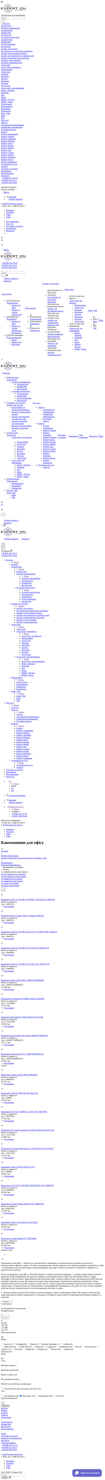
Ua (12, 788)
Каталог (14, 564)
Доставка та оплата (9, 1436)
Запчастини (21, 571)
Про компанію (7, 1429)
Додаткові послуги (24, 765)
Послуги (15, 707)
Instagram (10, 210)
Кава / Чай (20, 696)
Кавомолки (15, 865)
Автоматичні (6, 1422)
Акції (3, 1433)
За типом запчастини (31, 592)
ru (2, 240)
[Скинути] (3, 1403)
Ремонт (19, 728)
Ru (12, 791)
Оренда (19, 714)
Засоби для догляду (24, 608)
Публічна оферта (8, 1443)
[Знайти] (3, 20)
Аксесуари (21, 629)
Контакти (5, 1440)
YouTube (10, 212)
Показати (5, 1406)
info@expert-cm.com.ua (13, 204)
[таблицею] (6, 888)
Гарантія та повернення (11, 1438)
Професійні (6, 1424)
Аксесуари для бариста (32, 636)
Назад (16, 562)
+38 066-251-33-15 (10, 178)
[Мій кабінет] (2, 518)
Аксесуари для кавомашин (33, 661)
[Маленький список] (2, 890)
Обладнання (21, 682)
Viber (8, 215)
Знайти (4, 1478)
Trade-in (4, 1415)
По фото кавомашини (31, 578)
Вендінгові (6, 1427)
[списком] (4, 888)
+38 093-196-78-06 (9, 183)
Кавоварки (5, 865)
